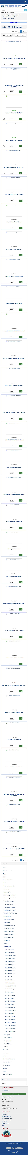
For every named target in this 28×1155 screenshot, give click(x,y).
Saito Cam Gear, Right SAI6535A (14, 303)
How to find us (5, 1123)
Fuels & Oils (6, 1050)
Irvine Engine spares (8, 928)
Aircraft (5, 867)
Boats (4, 874)
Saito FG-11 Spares (8, 992)
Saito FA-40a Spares (8, 977)
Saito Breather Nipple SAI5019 (14, 222)
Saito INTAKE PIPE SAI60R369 (14, 739)
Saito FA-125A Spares (9, 958)
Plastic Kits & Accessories (9, 1059)
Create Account (5, 1090)
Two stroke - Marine (8, 904)
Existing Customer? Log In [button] (14, 1094)
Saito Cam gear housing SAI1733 (14, 249)
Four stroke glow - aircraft (9, 895)
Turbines (5, 1047)
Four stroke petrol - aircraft (9, 898)
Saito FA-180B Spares (9, 964)
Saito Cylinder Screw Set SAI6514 (14, 576)
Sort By (23, 35)
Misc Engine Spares (8, 937)
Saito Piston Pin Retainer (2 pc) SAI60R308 (14, 848)
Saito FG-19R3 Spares (9, 1001)
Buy (20, 64)
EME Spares (6, 922)
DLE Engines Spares (8, 919)
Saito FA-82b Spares (8, 983)
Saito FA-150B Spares (9, 961)
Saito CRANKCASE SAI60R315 (14, 467)
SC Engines (6, 1034)
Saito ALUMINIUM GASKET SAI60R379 (14, 194)
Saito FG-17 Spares (8, 998)
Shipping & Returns (6, 1116)
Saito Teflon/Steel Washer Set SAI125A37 (14, 167)
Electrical (5, 883)
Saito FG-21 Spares (8, 1004)
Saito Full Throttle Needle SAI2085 (14, 113)
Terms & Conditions (6, 1120)
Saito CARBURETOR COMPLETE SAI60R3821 (14, 331)
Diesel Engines (7, 892)
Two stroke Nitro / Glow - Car (10, 913)
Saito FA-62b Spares (8, 980)
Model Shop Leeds (18, 1143)
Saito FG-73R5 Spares (9, 1028)
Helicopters (5, 1053)
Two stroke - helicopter (8, 901)
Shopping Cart (5, 1080)
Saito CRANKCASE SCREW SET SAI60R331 (14, 494)
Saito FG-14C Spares (9, 995)
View (21, 200)
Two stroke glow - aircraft (9, 907)
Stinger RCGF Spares (8, 1037)
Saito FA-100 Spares (8, 952)
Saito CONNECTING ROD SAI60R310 (14, 385)
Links (3, 1125)
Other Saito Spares (8, 949)
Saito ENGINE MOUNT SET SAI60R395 (14, 658)
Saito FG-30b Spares (9, 1007)
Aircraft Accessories (7, 870)
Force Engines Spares (9, 925)
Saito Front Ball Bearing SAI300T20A (14, 712)
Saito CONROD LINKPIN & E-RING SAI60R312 (14, 412)
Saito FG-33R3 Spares (9, 1010)
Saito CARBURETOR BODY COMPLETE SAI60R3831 (14, 86)
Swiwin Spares (7, 1040)
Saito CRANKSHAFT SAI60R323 (14, 521)
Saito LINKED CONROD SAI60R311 (14, 767)
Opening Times (5, 1121)
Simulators (5, 1068)
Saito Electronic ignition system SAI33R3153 (14, 603)
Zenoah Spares (7, 1044)
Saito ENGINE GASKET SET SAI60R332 (14, 630)
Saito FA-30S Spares (9, 970)
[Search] (25, 10)
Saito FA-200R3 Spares (9, 967)
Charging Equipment (8, 880)
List (7, 35)
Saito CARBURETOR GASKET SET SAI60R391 (14, 358)
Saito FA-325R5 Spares (9, 974)
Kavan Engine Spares (8, 931)
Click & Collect (5, 1115)
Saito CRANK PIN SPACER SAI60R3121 (14, 440)
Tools (4, 1071)
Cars (4, 877)
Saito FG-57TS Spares (9, 1019)
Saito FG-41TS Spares (9, 1016)
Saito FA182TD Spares (9, 986)
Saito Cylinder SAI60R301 (14, 549)
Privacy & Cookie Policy (7, 1118)
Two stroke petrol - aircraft (9, 910)
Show (17, 35)
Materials (5, 1056)
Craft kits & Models (7, 1074)
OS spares (6, 943)
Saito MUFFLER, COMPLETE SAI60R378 (14, 821)
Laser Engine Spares (8, 934)
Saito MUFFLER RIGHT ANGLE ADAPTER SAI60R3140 (14, 794)
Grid (11, 35)
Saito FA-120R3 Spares (9, 955)
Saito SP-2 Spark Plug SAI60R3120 (14, 140)
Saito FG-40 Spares (8, 1013)
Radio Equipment (7, 1062)
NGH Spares (6, 940)
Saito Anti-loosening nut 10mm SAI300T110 (14, 58)
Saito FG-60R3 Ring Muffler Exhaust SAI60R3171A (14, 685)
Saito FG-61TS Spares (9, 1025)
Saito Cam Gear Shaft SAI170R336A (14, 276)
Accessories (6, 889)
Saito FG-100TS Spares (9, 989)
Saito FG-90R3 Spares (9, 1031)
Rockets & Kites (6, 1065)
